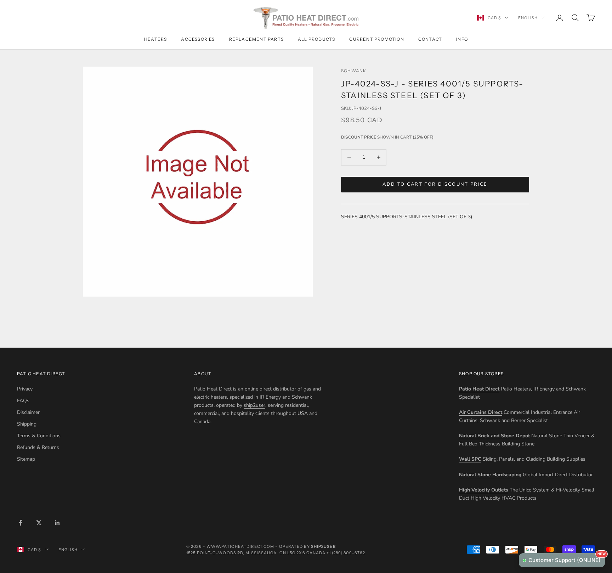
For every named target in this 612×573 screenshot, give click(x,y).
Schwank (353, 70)
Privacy (25, 389)
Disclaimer (28, 412)
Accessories (198, 39)
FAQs (23, 400)
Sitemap (26, 459)
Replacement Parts (256, 39)
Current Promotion (376, 39)
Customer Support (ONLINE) (566, 558)
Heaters (155, 39)
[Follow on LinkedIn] (57, 522)
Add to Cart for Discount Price (434, 184)
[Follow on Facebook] (20, 522)
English (528, 17)
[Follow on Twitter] (38, 522)
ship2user (254, 405)
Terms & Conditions (39, 435)
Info (462, 39)
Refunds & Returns (38, 447)
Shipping (26, 424)
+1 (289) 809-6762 (346, 552)
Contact (430, 39)
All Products (316, 39)
